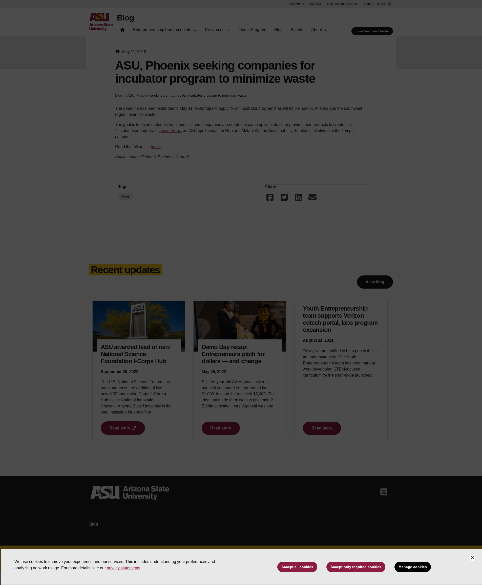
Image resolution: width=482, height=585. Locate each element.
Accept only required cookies (355, 567)
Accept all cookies (297, 567)
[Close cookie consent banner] (472, 557)
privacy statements (123, 568)
